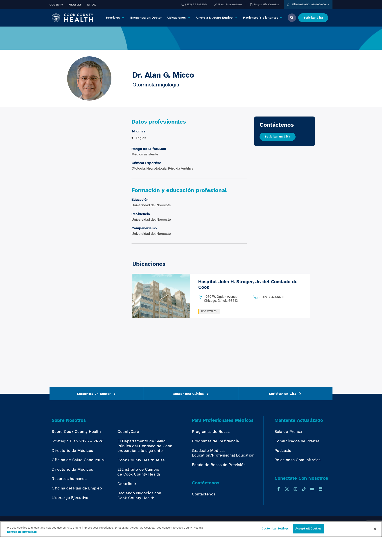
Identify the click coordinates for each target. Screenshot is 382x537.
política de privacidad (22, 532)
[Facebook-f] (279, 489)
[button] (115, 17)
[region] (191, 529)
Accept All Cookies (308, 528)
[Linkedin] (321, 489)
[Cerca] (375, 528)
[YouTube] (312, 489)
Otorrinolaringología (155, 84)
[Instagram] (295, 489)
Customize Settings (275, 528)
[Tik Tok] (304, 489)
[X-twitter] (287, 489)
